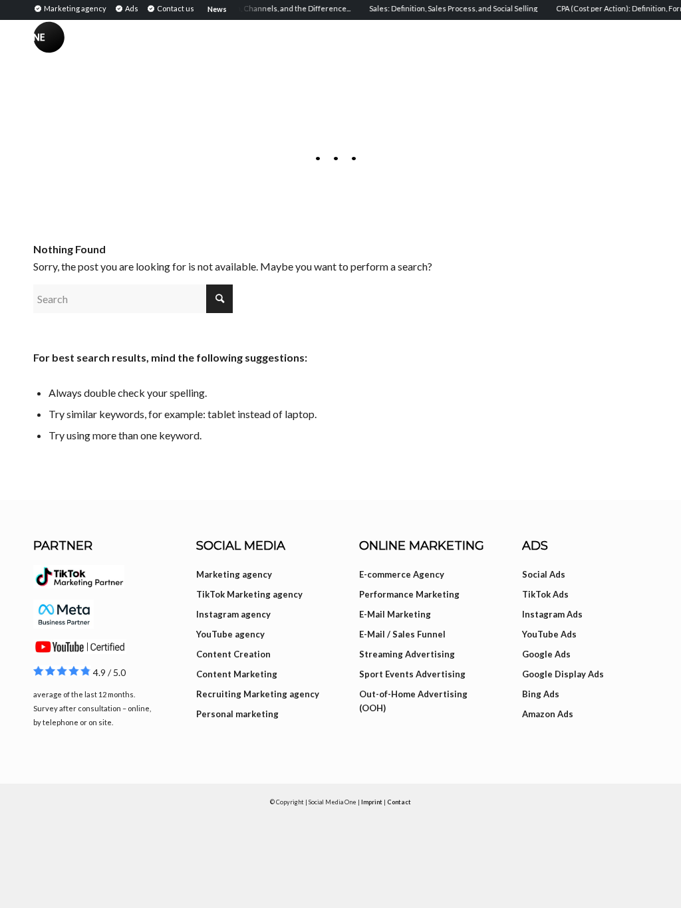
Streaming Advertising (407, 654)
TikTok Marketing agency (249, 594)
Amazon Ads (547, 714)
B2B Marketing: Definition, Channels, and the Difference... (244, 8)
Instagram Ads (552, 614)
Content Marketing (236, 674)
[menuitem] (71, 8)
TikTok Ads (545, 594)
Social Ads (543, 574)
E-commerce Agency (401, 574)
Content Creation (233, 654)
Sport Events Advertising (412, 674)
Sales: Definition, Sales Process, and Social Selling (446, 8)
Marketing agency (234, 574)
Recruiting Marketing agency (257, 694)
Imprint (371, 802)
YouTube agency (230, 634)
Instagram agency (233, 614)
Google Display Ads (563, 674)
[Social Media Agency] (186, 39)
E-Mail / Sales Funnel (402, 634)
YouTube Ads (549, 634)
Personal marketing (237, 714)
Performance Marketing (409, 594)
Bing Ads (540, 694)
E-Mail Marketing (395, 614)
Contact (399, 802)
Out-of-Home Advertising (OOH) (413, 701)
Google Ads (546, 654)
